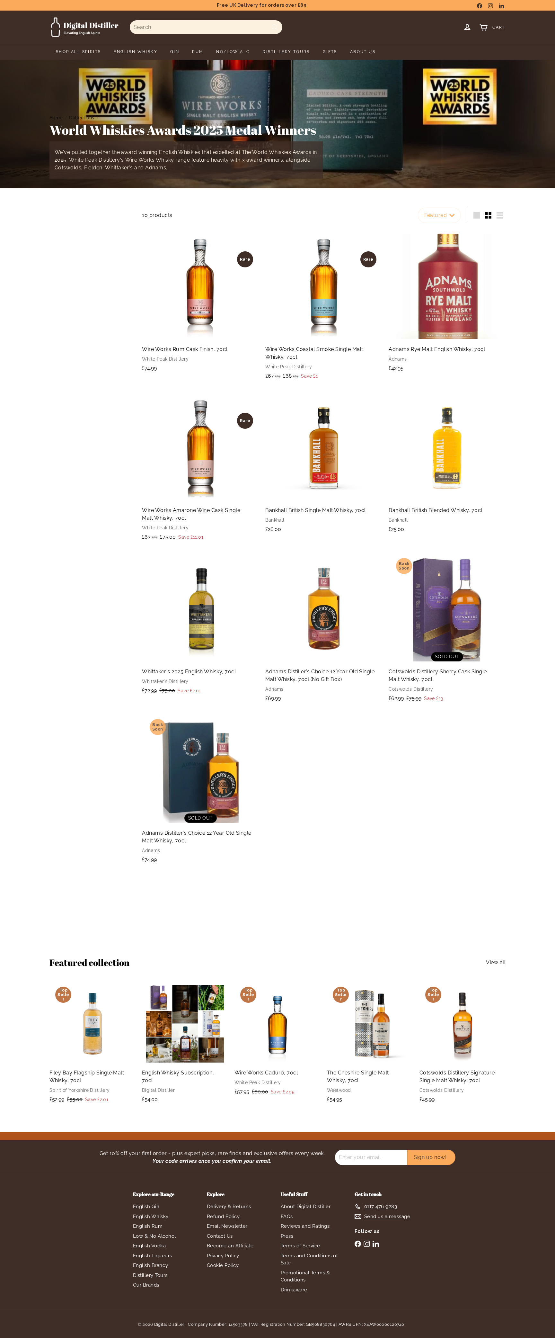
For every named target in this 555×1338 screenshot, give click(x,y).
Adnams (155, 168)
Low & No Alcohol (154, 1236)
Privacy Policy (223, 1256)
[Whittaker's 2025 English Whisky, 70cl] (200, 625)
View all (496, 962)
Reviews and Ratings (305, 1226)
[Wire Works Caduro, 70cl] (277, 1041)
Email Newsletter (227, 1226)
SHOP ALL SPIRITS (78, 51)
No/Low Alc (233, 51)
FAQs (287, 1216)
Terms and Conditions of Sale (309, 1259)
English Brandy (150, 1265)
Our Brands (146, 1285)
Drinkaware (294, 1290)
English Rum (148, 1226)
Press (287, 1236)
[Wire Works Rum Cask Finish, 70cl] (200, 303)
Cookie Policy (223, 1265)
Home (56, 117)
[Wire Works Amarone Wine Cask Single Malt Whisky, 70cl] (200, 468)
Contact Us (220, 1236)
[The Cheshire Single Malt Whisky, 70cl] (370, 1045)
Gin (174, 51)
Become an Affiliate (230, 1246)
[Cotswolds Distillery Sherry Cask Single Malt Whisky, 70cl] (447, 629)
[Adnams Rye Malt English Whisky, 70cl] (447, 303)
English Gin (146, 1206)
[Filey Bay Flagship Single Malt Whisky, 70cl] (92, 1045)
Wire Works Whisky (149, 160)
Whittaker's (119, 168)
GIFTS (330, 51)
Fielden (93, 168)
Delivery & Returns (229, 1206)
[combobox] (206, 27)
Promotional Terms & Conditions (305, 1276)
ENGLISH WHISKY (135, 51)
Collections (81, 117)
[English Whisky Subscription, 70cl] (185, 1045)
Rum (197, 51)
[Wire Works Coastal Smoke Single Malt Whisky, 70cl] (323, 307)
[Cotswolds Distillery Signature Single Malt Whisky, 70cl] (462, 1045)
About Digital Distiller (305, 1206)
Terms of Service (300, 1246)
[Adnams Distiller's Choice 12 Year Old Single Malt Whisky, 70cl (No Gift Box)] (323, 629)
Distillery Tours (150, 1275)
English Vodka (149, 1246)
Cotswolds (68, 168)
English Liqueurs (152, 1256)
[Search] (274, 27)
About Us (362, 51)
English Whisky (151, 1216)
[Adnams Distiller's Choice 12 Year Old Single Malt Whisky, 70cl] (200, 790)
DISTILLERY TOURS (286, 51)
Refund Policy (223, 1216)
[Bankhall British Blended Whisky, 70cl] (447, 464)
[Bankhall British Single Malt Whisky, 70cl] (323, 464)
